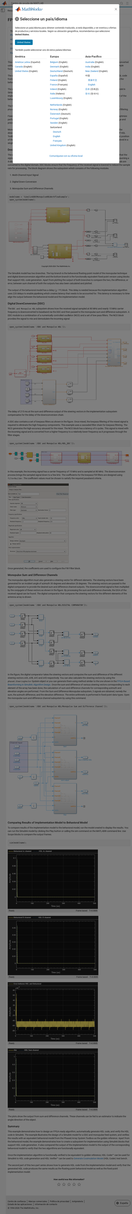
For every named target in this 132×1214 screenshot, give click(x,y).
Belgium (54, 62)
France (53, 84)
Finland (53, 80)
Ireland (53, 89)
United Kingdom (58, 145)
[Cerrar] (116, 9)
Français (57, 141)
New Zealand (91, 71)
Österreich (55, 114)
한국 (87, 93)
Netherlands (56, 105)
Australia (89, 62)
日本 (87, 89)
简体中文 (92, 80)
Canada (19, 66)
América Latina (22, 62)
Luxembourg (56, 98)
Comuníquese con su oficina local (66, 156)
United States (21, 71)
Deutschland (56, 71)
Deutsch (57, 132)
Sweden (54, 123)
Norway (54, 109)
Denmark (54, 66)
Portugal (54, 118)
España (54, 75)
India (87, 66)
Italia (52, 93)
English (56, 136)
